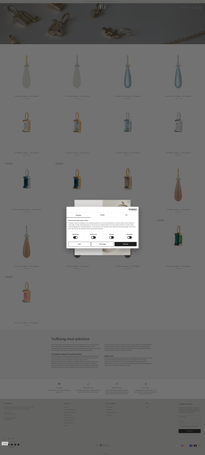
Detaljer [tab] (102, 215)
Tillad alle (125, 244)
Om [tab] (126, 215)
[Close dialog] (128, 201)
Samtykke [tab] (78, 215)
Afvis (79, 244)
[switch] (93, 237)
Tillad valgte (102, 244)
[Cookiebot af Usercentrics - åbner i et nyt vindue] (130, 209)
